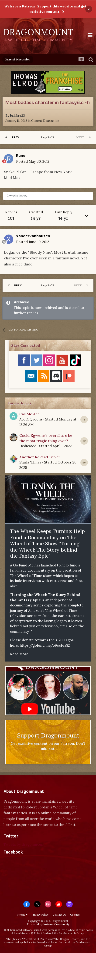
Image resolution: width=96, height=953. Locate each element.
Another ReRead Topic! (39, 457)
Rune (20, 155)
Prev (15, 137)
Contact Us (59, 914)
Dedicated (27, 446)
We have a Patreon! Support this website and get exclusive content (45, 9)
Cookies (74, 914)
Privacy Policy (39, 914)
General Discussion (45, 121)
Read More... (20, 654)
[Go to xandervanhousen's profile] (8, 239)
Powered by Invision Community (48, 924)
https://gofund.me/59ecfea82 (45, 645)
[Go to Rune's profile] (8, 158)
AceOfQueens (30, 419)
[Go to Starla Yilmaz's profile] (13, 459)
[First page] (6, 137)
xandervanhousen (33, 236)
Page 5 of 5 (48, 137)
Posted (32, 161)
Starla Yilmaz (30, 462)
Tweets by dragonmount (24, 844)
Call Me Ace (29, 414)
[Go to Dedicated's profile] (13, 437)
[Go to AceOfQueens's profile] (13, 416)
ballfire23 (17, 116)
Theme (21, 914)
